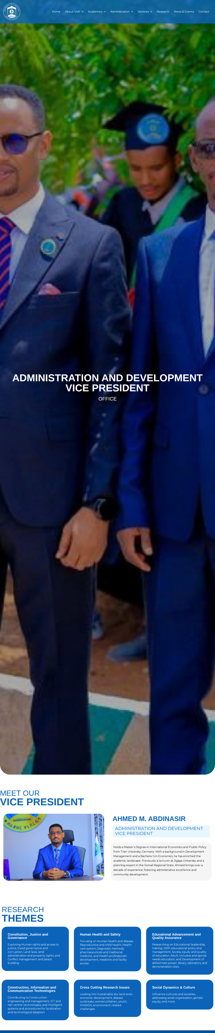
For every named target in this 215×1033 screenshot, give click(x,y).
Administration (120, 11)
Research (163, 11)
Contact (204, 11)
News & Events (184, 11)
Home (56, 11)
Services (143, 11)
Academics (95, 11)
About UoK (72, 11)
